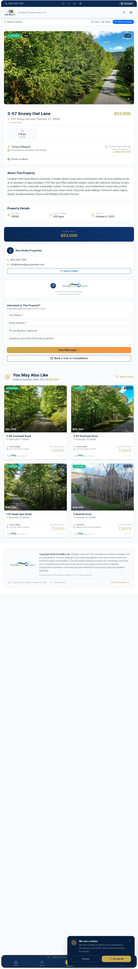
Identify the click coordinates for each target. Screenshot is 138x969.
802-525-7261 (18, 259)
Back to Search (14, 22)
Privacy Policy (118, 948)
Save (96, 22)
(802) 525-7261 (123, 152)
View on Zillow (125, 22)
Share (108, 22)
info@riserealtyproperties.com (27, 264)
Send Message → (69, 350)
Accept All (118, 959)
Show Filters (126, 376)
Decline (86, 959)
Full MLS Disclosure (119, 582)
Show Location (19, 159)
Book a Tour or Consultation (71, 358)
